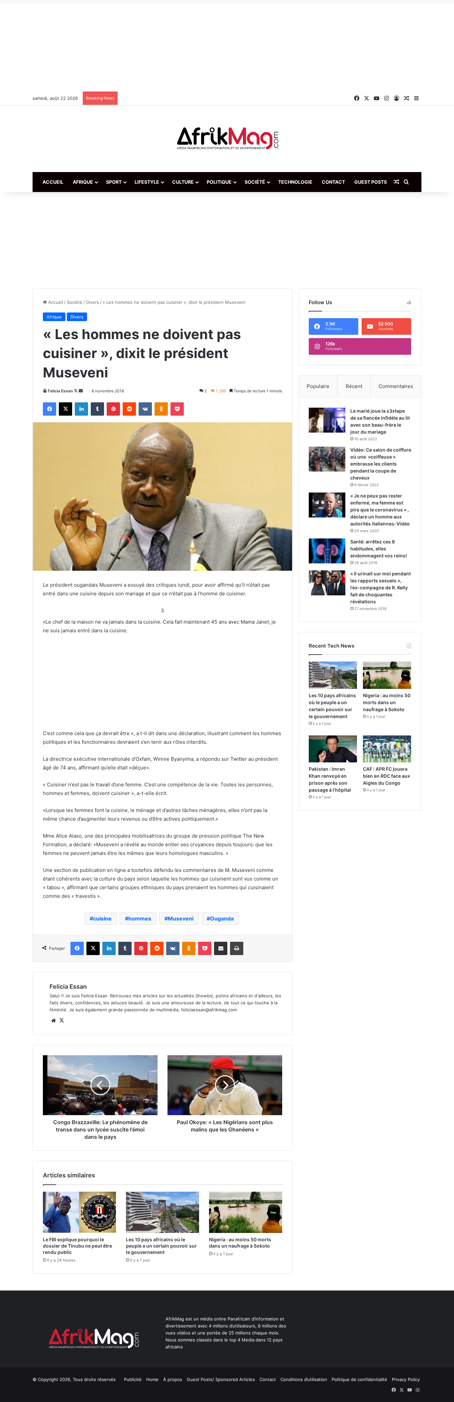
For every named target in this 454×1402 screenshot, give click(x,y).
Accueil (53, 182)
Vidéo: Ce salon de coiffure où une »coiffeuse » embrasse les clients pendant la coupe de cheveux (380, 464)
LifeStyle (147, 182)
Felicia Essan (60, 390)
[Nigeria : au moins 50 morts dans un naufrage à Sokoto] (245, 1212)
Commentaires (396, 386)
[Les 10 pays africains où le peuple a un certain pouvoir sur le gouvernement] (162, 1212)
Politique (219, 182)
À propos (172, 1379)
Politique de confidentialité (359, 1379)
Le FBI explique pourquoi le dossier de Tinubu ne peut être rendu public (77, 1246)
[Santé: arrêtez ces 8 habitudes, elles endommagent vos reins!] (327, 550)
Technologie (295, 182)
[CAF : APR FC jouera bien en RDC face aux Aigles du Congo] (387, 749)
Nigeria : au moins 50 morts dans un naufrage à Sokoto (386, 702)
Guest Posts (370, 182)
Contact (333, 182)
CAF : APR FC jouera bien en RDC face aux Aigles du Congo (386, 776)
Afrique (83, 182)
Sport (114, 182)
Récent (354, 386)
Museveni (180, 918)
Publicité (133, 1379)
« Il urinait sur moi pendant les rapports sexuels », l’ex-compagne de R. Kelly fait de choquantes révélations (380, 587)
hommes (139, 918)
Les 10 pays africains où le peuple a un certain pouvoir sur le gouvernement (161, 1246)
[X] (61, 1021)
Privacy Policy (406, 1379)
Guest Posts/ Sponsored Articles (221, 1379)
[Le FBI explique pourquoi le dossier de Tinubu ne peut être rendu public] (79, 1212)
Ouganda (222, 918)
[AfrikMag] (227, 139)
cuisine (102, 918)
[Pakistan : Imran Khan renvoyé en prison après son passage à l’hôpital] (333, 749)
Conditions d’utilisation (304, 1379)
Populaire (318, 386)
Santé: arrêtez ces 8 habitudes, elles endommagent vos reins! (378, 548)
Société (255, 182)
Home (152, 1379)
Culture (183, 182)
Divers (92, 302)
